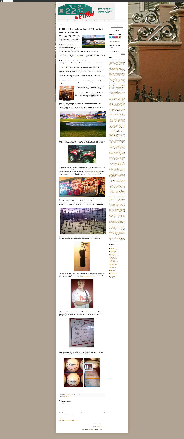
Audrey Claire (123, 64)
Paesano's (123, 169)
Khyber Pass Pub (119, 136)
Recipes (116, 191)
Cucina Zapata (115, 94)
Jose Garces (111, 135)
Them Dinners (113, 276)
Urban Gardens (112, 231)
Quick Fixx (123, 186)
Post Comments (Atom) (68, 414)
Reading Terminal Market (115, 190)
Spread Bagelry (121, 209)
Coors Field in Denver (80, 56)
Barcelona (116, 69)
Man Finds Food (121, 147)
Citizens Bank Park (69, 46)
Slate (118, 204)
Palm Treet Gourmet (114, 170)
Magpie (114, 146)
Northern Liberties (117, 165)
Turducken (115, 228)
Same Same (111, 197)
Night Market (116, 164)
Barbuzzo (111, 69)
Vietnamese (115, 233)
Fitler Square (119, 108)
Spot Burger (115, 209)
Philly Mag (111, 177)
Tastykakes (118, 217)
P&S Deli (110, 169)
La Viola (122, 140)
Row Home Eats (113, 273)
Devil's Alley (111, 98)
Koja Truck (122, 137)
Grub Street (112, 254)
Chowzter (115, 91)
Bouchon (112, 78)
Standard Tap (114, 211)
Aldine (117, 62)
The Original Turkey (120, 223)
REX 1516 (120, 187)
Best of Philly (111, 73)
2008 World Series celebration (86, 276)
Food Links (123, 109)
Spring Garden (111, 210)
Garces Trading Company (113, 114)
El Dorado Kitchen (118, 103)
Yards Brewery (121, 237)
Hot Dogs (119, 127)
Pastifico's (119, 171)
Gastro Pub (122, 114)
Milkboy (117, 157)
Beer (123, 70)
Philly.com (116, 177)
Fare (120, 105)
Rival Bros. (122, 192)
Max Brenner (112, 151)
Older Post (102, 412)
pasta (118, 240)
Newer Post (61, 412)
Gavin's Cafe (114, 115)
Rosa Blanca (111, 193)
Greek (123, 119)
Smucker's (111, 205)
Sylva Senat (116, 214)
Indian (117, 128)
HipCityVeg (118, 125)
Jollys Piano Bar (121, 134)
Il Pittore (123, 127)
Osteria (122, 168)
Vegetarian (111, 232)
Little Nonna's (119, 142)
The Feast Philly (113, 274)
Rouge (116, 193)
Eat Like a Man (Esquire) (115, 252)
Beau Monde (121, 69)
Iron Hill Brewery (122, 130)
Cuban (110, 94)
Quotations (112, 187)
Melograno (111, 153)
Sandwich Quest (74, 20)
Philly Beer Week (112, 175)
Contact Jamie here (98, 174)
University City (118, 229)
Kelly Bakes (112, 260)
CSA (118, 81)
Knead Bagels (116, 137)
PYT (119, 169)
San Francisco (121, 197)
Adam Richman (111, 62)
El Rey (115, 104)
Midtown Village (115, 155)
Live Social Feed (98, 20)
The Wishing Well (113, 226)
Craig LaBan (121, 93)
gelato (117, 239)
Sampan (116, 197)
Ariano (115, 64)
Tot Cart (118, 227)
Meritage (120, 153)
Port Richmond (114, 182)
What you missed (112, 234)
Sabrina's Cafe (111, 196)
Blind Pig (116, 75)
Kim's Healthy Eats (114, 261)
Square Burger (118, 210)
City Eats (112, 248)
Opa (119, 168)
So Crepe (116, 205)
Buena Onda (117, 80)
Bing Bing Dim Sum (118, 73)
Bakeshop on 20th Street (117, 67)
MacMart (117, 145)
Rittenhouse (122, 191)
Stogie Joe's (111, 212)
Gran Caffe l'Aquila (117, 119)
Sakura (117, 196)
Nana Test (119, 162)
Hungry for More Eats (114, 255)
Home (59, 20)
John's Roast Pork (113, 134)
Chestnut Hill (115, 88)
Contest (123, 92)
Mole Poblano (117, 158)
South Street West (114, 208)
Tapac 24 (114, 216)
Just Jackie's (118, 135)
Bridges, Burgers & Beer (115, 246)
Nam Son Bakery (113, 160)
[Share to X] (77, 394)
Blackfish (111, 75)
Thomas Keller (120, 226)
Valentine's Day (120, 231)
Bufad (123, 80)
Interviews (111, 130)
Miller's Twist (122, 157)
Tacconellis (121, 214)
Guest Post (118, 121)
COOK (115, 81)
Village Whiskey (121, 233)
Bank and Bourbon (115, 68)
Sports (110, 209)
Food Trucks (65, 20)
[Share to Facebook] (78, 394)
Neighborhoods (118, 163)
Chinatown (119, 89)
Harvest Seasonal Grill (119, 122)
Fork (120, 110)
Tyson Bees (121, 228)
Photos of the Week (115, 179)
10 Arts (110, 59)
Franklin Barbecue (121, 111)
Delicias (118, 97)
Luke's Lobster (111, 145)
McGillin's (110, 152)
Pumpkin (115, 185)
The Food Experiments (119, 221)
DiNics (116, 98)
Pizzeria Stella (122, 180)
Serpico (118, 203)
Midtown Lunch (113, 267)
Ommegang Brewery (112, 168)
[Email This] (74, 394)
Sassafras (114, 200)
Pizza (110, 180)
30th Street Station (122, 59)
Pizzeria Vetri (113, 181)
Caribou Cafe (116, 85)
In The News (89, 20)
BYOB (115, 65)
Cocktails (118, 92)
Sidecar (113, 204)
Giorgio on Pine (121, 115)
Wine (119, 234)
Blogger (100, 429)
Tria (110, 228)
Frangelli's (114, 111)
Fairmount (116, 105)
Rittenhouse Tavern (114, 192)
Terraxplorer (91, 429)
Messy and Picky (113, 264)
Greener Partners (120, 120)
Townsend (122, 227)
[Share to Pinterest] (79, 394)
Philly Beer (122, 174)
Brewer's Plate (111, 79)
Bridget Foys (118, 79)
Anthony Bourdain (112, 63)
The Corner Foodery (120, 220)
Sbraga (114, 201)
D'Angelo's (122, 94)
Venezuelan (116, 232)
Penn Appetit (112, 270)
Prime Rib (121, 182)
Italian (112, 131)
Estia (124, 104)
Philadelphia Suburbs (113, 174)
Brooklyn (112, 80)
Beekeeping (119, 70)
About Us (82, 20)
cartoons (113, 239)
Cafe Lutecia (123, 81)
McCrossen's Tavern (120, 151)
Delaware (113, 97)
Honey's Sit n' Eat (117, 126)
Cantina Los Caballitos (113, 84)
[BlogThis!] (75, 394)
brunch (123, 238)
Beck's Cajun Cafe (112, 70)
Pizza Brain (116, 180)
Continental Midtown (114, 93)
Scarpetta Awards (120, 201)
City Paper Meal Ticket (114, 249)
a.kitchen (118, 238)
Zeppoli (114, 238)
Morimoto (122, 158)
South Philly (115, 206)
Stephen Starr (121, 211)
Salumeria (122, 196)
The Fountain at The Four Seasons (115, 222)
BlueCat (120, 75)
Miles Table (112, 157)
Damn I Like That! (113, 251)
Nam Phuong (123, 159)
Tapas (119, 216)
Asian (118, 64)
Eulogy (111, 105)
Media (123, 152)
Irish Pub (116, 130)
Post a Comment (64, 403)
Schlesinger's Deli (112, 203)
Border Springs (122, 76)
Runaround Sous (121, 193)
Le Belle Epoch (120, 141)
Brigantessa (123, 79)
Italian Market (120, 131)
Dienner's (120, 98)
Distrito (123, 99)
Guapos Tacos (111, 121)
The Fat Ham (111, 221)
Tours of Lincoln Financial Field (65, 66)
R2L (116, 187)
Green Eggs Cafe (112, 120)
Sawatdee (120, 200)
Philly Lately (122, 176)
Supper (110, 214)
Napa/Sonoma (111, 163)
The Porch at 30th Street (114, 224)
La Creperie (112, 140)
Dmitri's (115, 100)
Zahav (110, 238)
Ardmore (110, 64)
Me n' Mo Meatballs (117, 152)
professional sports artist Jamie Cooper (93, 171)
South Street (123, 206)
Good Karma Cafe (112, 116)
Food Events (115, 109)
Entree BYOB (119, 104)
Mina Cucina (111, 158)
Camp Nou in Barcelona (92, 56)
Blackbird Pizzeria (122, 74)
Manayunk (117, 148)
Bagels (110, 67)
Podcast (123, 181)
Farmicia (115, 106)
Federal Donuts (121, 106)
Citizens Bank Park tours (64, 70)
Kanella (122, 135)
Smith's (122, 204)
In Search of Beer (113, 258)
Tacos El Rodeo (118, 215)
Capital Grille (121, 84)
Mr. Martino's (117, 159)
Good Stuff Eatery (120, 116)
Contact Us (106, 20)
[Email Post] (72, 394)
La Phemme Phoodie (114, 263)
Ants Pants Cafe (121, 63)
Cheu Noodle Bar (122, 88)
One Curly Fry (113, 269)
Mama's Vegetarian (113, 147)
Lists (114, 142)
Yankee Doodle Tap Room (113, 237)
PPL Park (115, 169)
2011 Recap (115, 59)
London (119, 143)
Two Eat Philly (113, 277)
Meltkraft (115, 153)
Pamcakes (122, 170)
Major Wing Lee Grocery (121, 146)
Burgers (110, 81)
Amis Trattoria (121, 62)
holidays (110, 240)
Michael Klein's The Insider (115, 266)
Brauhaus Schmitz (119, 78)
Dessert (122, 97)
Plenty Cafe (119, 181)
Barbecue (122, 68)
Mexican (121, 154)
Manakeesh (111, 148)
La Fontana (118, 140)
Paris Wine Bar (112, 171)
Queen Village (117, 186)
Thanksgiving (115, 218)
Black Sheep (115, 74)
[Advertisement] (82, 408)
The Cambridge (113, 220)
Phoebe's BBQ (122, 177)
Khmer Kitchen (111, 136)
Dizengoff (110, 100)
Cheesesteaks (118, 87)
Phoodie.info (112, 271)
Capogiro (110, 85)
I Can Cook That (113, 257)
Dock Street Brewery (121, 100)
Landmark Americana (112, 141)
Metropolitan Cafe (116, 154)
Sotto (120, 205)
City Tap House (113, 92)
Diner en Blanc (117, 99)
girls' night (122, 239)
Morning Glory (111, 159)
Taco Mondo (111, 215)
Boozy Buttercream (115, 76)
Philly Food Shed (115, 176)
